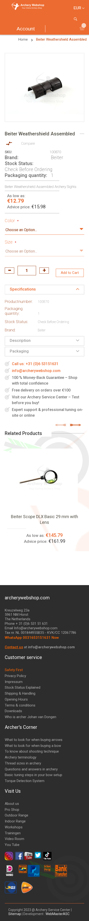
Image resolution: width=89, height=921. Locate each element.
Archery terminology (20, 757)
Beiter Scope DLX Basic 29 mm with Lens (44, 519)
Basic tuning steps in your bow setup (33, 775)
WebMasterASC (58, 914)
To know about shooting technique (32, 751)
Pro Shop (12, 809)
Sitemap (15, 914)
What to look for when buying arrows (33, 740)
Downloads (13, 711)
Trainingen (13, 833)
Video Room (14, 839)
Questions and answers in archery (31, 769)
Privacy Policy (15, 676)
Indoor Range (15, 821)
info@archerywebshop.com (36, 370)
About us (12, 804)
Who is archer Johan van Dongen (30, 717)
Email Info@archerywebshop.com (31, 628)
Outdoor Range (16, 815)
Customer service (23, 657)
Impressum (14, 682)
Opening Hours (16, 699)
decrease (9, 270)
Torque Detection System (24, 781)
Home (23, 39)
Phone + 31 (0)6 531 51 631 (26, 623)
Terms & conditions (20, 705)
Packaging (19, 351)
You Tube (12, 845)
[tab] (44, 289)
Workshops (14, 827)
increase (44, 270)
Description (20, 340)
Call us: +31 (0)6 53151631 (35, 364)
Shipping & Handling (20, 693)
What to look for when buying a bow (33, 746)
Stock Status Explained (22, 687)
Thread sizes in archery (23, 763)
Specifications (23, 289)
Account (26, 28)
